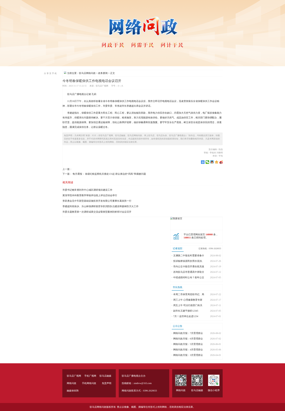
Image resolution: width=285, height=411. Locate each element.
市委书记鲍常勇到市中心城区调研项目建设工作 (87, 190)
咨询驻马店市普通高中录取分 (188, 272)
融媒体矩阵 (73, 390)
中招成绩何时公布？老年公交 (188, 277)
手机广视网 (90, 376)
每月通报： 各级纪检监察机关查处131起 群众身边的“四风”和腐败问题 (109, 174)
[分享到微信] (207, 162)
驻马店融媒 (105, 376)
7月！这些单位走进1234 (185, 316)
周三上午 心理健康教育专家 (187, 300)
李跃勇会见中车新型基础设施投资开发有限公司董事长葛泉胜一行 (96, 201)
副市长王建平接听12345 (185, 311)
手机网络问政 (89, 383)
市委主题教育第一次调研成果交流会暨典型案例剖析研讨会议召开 (96, 212)
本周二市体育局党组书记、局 (188, 294)
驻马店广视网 (74, 376)
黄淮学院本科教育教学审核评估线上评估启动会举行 (89, 195)
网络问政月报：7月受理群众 (188, 333)
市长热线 (177, 287)
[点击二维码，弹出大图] (180, 380)
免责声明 (106, 383)
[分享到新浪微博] (221, 162)
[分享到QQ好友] (212, 162)
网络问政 (71, 383)
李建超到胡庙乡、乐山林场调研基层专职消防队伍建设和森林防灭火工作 (100, 206)
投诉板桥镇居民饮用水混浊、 (188, 261)
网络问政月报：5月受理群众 (188, 344)
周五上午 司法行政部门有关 (187, 305)
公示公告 (177, 326)
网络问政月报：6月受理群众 (188, 338)
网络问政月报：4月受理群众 (188, 349)
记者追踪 (177, 248)
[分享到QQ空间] (216, 162)
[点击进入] (176, 218)
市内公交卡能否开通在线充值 (188, 266)
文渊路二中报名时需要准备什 (188, 255)
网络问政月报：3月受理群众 (188, 355)
